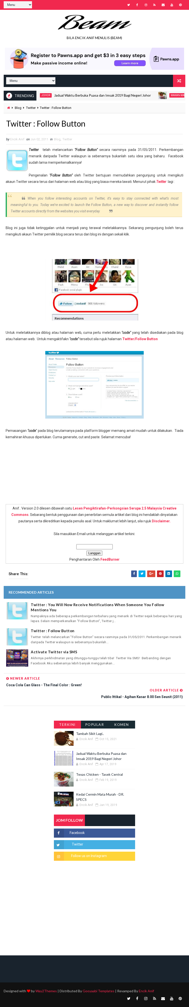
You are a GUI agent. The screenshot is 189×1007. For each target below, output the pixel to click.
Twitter (31, 108)
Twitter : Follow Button (53, 630)
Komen (121, 724)
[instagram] (146, 5)
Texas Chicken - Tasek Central (99, 774)
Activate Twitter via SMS (54, 652)
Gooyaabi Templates (98, 991)
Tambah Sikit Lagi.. (90, 733)
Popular (94, 724)
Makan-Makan (169, 95)
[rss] (154, 5)
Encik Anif (146, 991)
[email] (163, 5)
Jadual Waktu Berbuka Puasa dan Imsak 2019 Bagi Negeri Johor (92, 95)
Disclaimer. (161, 521)
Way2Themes (46, 991)
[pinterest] (180, 5)
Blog (18, 108)
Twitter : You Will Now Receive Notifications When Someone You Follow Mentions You (97, 607)
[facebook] (137, 5)
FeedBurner (110, 559)
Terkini (67, 724)
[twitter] (128, 5)
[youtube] (171, 5)
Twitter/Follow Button (140, 339)
